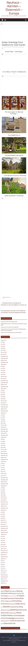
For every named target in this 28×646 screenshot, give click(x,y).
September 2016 (4, 581)
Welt (2, 48)
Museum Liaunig (6, 610)
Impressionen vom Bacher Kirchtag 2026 (9, 327)
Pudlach (22, 46)
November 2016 (4, 577)
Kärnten (6, 606)
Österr (2, 623)
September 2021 (4, 459)
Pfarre (19, 46)
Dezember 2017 (4, 550)
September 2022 (4, 435)
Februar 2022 (4, 449)
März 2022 (3, 447)
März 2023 (3, 423)
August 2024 (3, 388)
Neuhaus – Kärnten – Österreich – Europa (14, 7)
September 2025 (4, 362)
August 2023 (3, 413)
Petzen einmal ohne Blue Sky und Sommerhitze (11, 332)
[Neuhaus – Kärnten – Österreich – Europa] (2, 20)
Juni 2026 (3, 344)
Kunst (23, 604)
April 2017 (3, 566)
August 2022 (3, 437)
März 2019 (3, 520)
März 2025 (3, 374)
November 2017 (4, 552)
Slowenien (13, 621)
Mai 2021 (3, 467)
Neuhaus (15, 609)
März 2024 (3, 398)
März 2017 (3, 568)
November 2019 (4, 504)
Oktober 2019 (4, 506)
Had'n (3, 601)
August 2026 (3, 340)
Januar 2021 (3, 475)
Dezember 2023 (4, 404)
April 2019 (3, 518)
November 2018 (4, 528)
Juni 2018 (3, 538)
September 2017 (4, 556)
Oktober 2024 (4, 384)
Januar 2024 (3, 402)
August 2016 (3, 583)
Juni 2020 (3, 489)
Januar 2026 (3, 354)
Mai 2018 (3, 540)
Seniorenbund (19, 618)
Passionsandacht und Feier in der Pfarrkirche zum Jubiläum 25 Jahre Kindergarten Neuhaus (13, 312)
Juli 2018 (3, 536)
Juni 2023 (3, 417)
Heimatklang (17, 601)
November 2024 (4, 382)
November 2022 (4, 431)
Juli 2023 (3, 415)
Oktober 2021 (4, 457)
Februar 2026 (4, 352)
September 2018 (4, 532)
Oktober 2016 (4, 579)
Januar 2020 (3, 500)
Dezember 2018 (4, 526)
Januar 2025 (3, 378)
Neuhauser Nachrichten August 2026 (9, 321)
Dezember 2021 (4, 453)
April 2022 (3, 445)
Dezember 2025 (4, 356)
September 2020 (4, 483)
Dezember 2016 (4, 574)
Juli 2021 (3, 463)
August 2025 (3, 364)
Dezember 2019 (4, 502)
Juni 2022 (3, 441)
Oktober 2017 (4, 554)
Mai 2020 (3, 491)
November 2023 (4, 406)
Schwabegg (10, 618)
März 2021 (3, 471)
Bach (7, 591)
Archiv (3, 591)
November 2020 (4, 479)
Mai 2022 (3, 443)
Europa (16, 46)
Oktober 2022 (4, 433)
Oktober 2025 (4, 360)
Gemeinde (19, 598)
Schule (3, 618)
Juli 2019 (3, 512)
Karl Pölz (11, 46)
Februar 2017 (4, 570)
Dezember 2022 (4, 429)
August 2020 (3, 485)
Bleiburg (19, 591)
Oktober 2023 (4, 409)
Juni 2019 (3, 514)
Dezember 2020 (4, 477)
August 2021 (3, 461)
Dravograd (20, 596)
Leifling (20, 607)
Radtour (10, 615)
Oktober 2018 (4, 530)
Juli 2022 (3, 439)
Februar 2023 (4, 425)
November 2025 (4, 358)
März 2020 (3, 496)
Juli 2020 (3, 487)
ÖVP (14, 623)
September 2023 (4, 411)
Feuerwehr (11, 598)
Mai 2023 (3, 419)
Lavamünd (14, 607)
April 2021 (3, 469)
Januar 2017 (3, 572)
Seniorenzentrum (5, 621)
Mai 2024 (3, 394)
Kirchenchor (5, 604)
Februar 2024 (4, 400)
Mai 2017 (3, 564)
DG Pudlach (18, 593)
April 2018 (3, 542)
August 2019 (3, 510)
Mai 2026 (3, 346)
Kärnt (2, 607)
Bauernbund (12, 591)
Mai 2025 (3, 370)
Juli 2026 (3, 342)
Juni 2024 (3, 392)
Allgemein (4, 39)
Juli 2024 (3, 390)
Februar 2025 (4, 376)
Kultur (18, 603)
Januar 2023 (3, 427)
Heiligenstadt (8, 601)
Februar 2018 (4, 546)
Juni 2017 (3, 562)
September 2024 (4, 386)
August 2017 (3, 558)
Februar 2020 (4, 498)
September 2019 (4, 508)
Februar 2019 (4, 522)
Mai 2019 (3, 516)
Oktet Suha (13, 613)
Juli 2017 (3, 560)
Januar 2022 (3, 451)
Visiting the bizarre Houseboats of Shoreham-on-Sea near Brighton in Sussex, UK (13, 304)
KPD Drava (12, 604)
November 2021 (4, 455)
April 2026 (3, 348)
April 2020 (3, 494)
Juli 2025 (3, 366)
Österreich (8, 623)
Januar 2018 (3, 548)
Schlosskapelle (19, 615)
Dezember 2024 (4, 380)
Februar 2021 (4, 473)
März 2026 (3, 350)
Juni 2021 (3, 465)
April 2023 (3, 421)
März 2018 (3, 544)
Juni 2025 (3, 368)
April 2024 (3, 396)
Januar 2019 (3, 524)
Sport (19, 621)
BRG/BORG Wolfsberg (8, 593)
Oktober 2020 (4, 481)
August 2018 (3, 534)
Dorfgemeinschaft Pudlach (12, 595)
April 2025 (3, 372)
